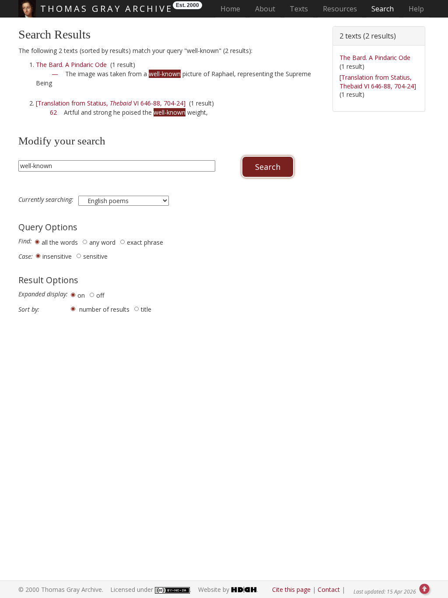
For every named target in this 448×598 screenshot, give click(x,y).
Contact (329, 589)
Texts (299, 9)
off (100, 295)
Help (416, 9)
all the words (60, 242)
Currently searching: (46, 200)
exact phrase (145, 242)
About (265, 9)
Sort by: (28, 309)
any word (102, 242)
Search (382, 9)
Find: (25, 241)
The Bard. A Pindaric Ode (71, 64)
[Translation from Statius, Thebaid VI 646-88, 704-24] (378, 81)
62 (53, 112)
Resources (340, 9)
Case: (25, 256)
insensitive (57, 256)
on (81, 295)
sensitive (95, 256)
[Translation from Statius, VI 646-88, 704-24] (111, 103)
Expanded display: (43, 294)
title (146, 309)
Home (232, 9)
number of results (104, 309)
